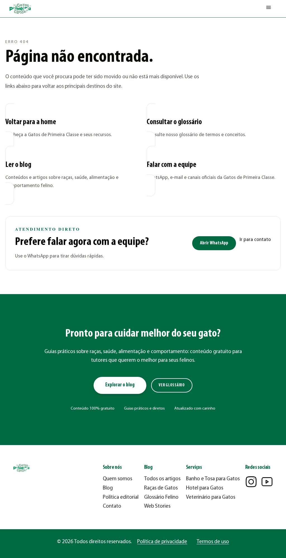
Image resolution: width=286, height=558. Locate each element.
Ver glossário (172, 385)
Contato (112, 506)
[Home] (20, 9)
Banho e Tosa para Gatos (213, 479)
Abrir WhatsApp (214, 243)
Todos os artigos (162, 479)
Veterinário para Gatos (210, 497)
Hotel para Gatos (204, 488)
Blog (108, 488)
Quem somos (117, 479)
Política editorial (121, 497)
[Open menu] (268, 8)
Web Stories (157, 506)
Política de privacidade (162, 542)
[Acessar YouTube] (267, 482)
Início (10, 27)
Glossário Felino (161, 497)
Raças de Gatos (161, 488)
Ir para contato (255, 239)
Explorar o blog (120, 385)
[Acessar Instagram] (251, 482)
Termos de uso (213, 542)
